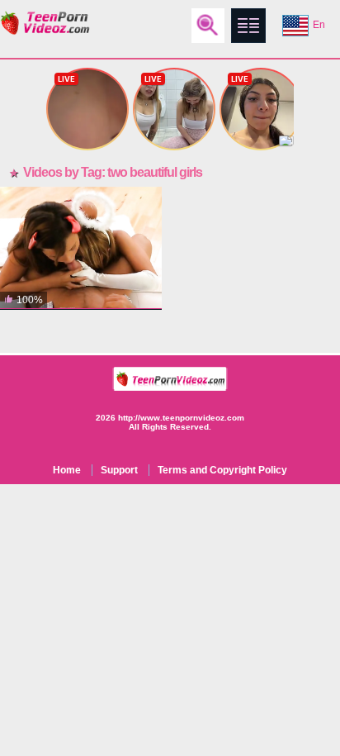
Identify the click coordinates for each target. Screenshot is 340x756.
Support (119, 470)
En (319, 25)
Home (67, 470)
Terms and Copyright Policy (222, 470)
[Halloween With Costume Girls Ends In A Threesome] (81, 248)
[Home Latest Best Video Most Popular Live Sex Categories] (248, 25)
